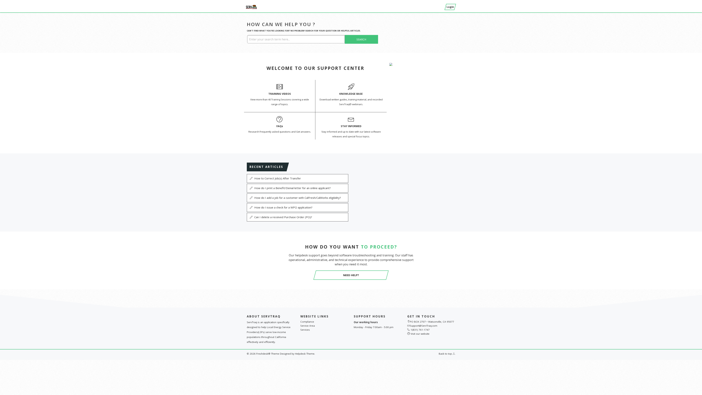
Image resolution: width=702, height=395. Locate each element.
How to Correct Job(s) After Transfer (277, 178)
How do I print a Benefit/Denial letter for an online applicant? (292, 188)
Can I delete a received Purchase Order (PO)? (283, 217)
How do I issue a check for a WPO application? (283, 207)
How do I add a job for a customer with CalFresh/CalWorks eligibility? (297, 198)
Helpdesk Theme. (305, 353)
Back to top (446, 353)
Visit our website (420, 333)
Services (305, 329)
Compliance (307, 321)
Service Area (307, 325)
